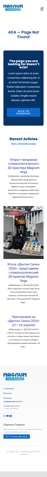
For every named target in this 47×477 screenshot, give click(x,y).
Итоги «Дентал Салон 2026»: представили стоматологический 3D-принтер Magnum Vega (23, 272)
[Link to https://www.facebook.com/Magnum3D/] (10, 416)
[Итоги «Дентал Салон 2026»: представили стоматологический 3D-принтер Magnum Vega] (23, 232)
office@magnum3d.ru (11, 406)
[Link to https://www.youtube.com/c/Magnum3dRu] (7, 416)
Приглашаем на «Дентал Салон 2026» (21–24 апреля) (24, 321)
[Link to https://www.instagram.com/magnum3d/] (4, 416)
